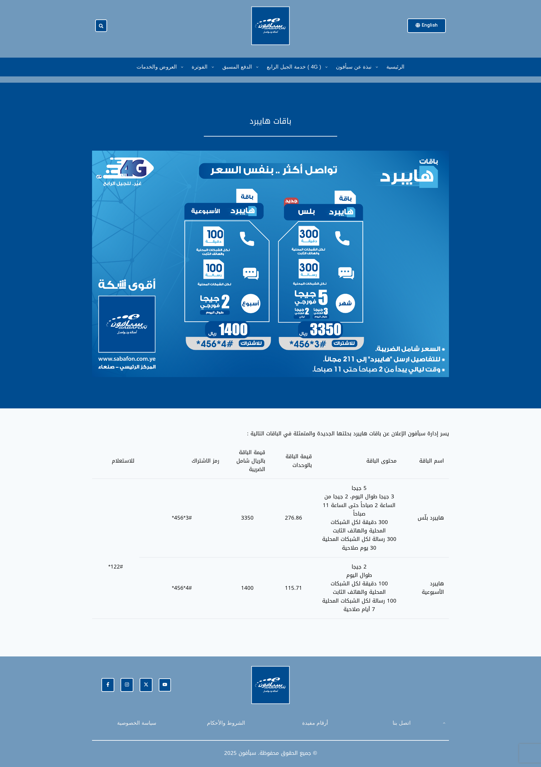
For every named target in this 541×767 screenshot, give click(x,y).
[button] (101, 26)
